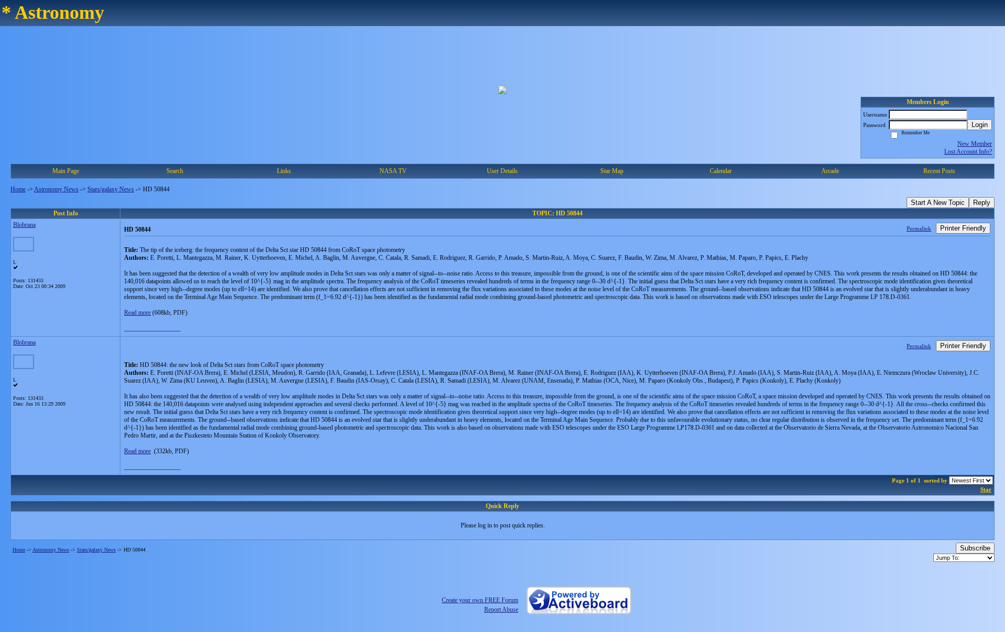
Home (18, 189)
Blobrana (24, 224)
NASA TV (393, 171)
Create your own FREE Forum (480, 600)
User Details (502, 171)
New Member (974, 143)
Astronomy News (56, 189)
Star (985, 489)
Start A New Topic (938, 202)
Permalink (919, 228)
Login (980, 125)
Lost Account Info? (968, 151)
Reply (981, 202)
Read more (137, 312)
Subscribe (975, 548)
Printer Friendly (963, 228)
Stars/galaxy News (110, 189)
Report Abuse (501, 609)
